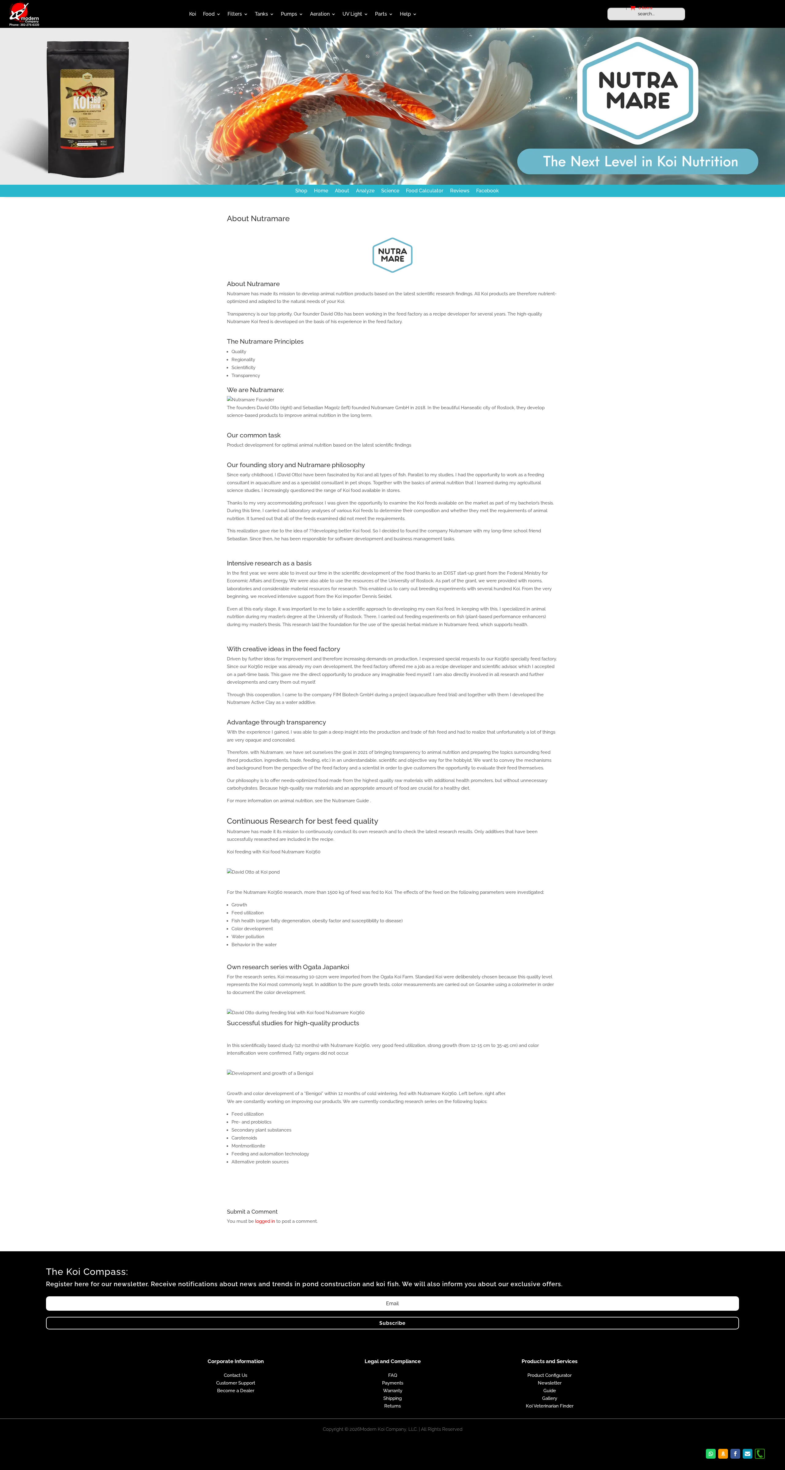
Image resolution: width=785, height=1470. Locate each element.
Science (390, 191)
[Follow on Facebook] (735, 1454)
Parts (381, 14)
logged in (265, 1221)
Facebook (487, 191)
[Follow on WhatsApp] (711, 1454)
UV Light (352, 14)
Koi (192, 14)
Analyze (365, 191)
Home (321, 191)
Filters (235, 14)
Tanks (261, 14)
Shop (301, 191)
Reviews (459, 191)
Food (209, 14)
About (342, 191)
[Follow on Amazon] (723, 1454)
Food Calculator (424, 191)
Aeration (320, 14)
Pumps (289, 14)
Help (405, 14)
